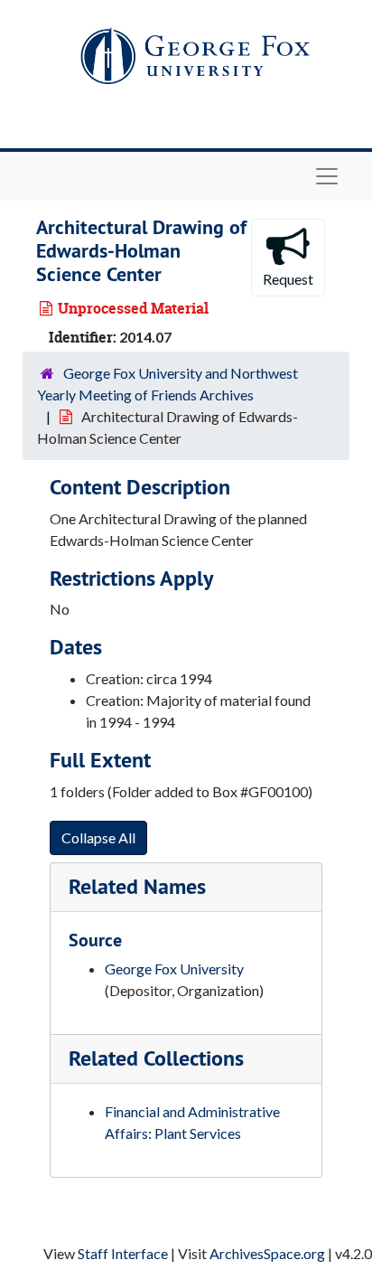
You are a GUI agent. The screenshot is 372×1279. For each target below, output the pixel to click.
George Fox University (174, 968)
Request (288, 278)
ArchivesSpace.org (267, 1253)
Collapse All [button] (98, 837)
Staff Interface (123, 1253)
